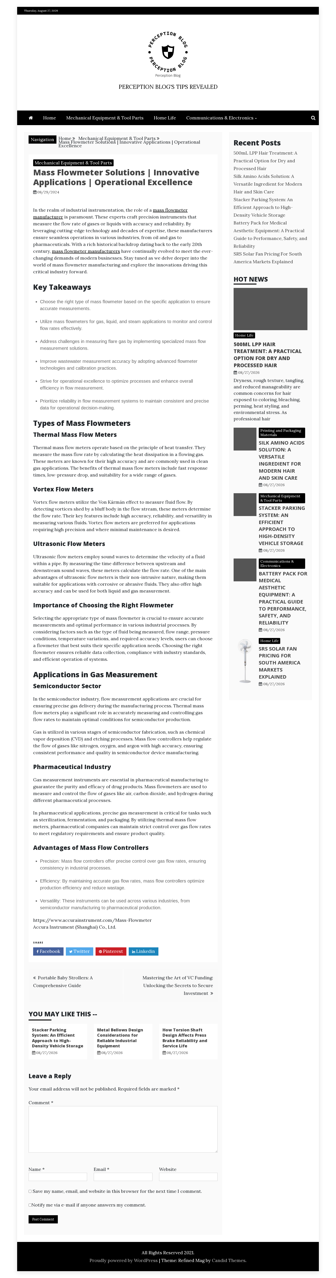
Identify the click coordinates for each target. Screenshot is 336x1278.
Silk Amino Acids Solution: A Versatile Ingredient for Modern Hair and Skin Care (268, 184)
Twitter (81, 951)
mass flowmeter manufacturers (86, 251)
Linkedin (145, 951)
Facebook (49, 951)
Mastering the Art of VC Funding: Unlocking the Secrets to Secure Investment (178, 985)
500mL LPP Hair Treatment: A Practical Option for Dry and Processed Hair (265, 160)
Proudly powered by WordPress (124, 1260)
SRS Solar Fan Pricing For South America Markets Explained (279, 662)
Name (37, 1169)
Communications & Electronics (219, 118)
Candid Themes (228, 1260)
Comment (41, 1102)
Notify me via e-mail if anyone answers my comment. (89, 1205)
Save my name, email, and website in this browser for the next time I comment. (117, 1191)
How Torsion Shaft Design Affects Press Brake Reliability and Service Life (185, 1038)
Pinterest (112, 951)
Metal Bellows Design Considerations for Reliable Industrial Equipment (120, 1038)
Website (167, 1169)
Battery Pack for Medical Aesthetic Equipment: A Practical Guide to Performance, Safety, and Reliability (283, 598)
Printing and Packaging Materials (280, 432)
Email (101, 1169)
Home (49, 118)
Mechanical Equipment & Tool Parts (105, 118)
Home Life (165, 118)
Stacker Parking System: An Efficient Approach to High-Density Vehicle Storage (57, 1038)
